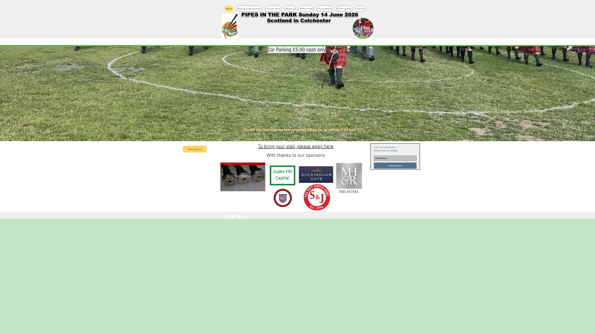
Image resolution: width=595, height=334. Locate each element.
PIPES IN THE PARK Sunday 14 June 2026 (299, 14)
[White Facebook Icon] (228, 216)
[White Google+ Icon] (239, 216)
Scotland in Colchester (300, 20)
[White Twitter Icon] (233, 216)
